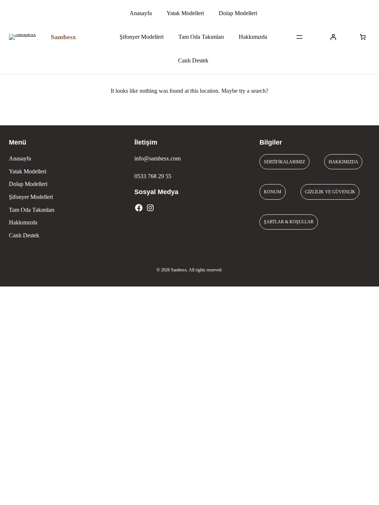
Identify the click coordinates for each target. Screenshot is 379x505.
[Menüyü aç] (299, 37)
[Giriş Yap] (333, 37)
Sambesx (63, 37)
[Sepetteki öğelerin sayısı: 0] (362, 37)
